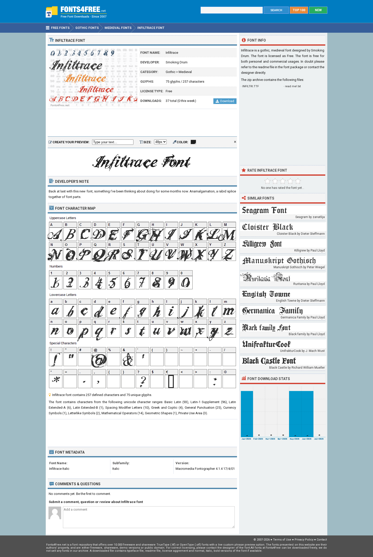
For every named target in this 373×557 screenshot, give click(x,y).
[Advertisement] (142, 123)
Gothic (170, 72)
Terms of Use (282, 539)
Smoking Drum (177, 62)
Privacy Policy (304, 539)
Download (227, 101)
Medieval (185, 72)
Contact (322, 539)
